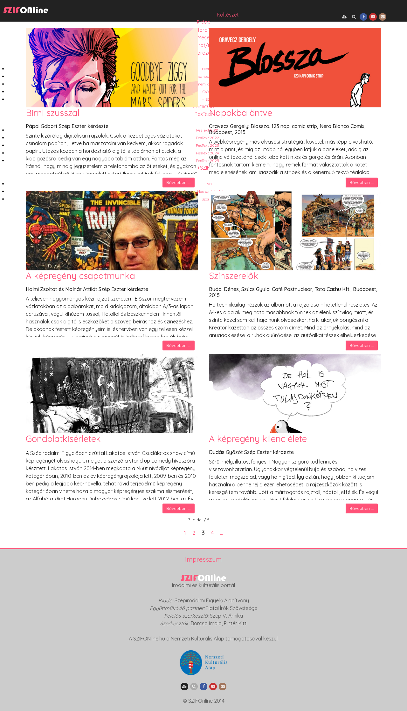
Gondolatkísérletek (63, 438)
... (221, 533)
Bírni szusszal (52, 112)
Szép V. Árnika (226, 616)
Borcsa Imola (206, 623)
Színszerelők (233, 275)
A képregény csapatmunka (80, 275)
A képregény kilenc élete (258, 438)
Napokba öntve (240, 112)
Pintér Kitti (235, 623)
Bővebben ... (178, 182)
